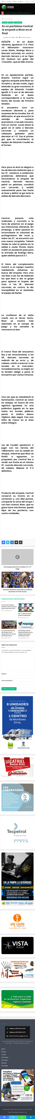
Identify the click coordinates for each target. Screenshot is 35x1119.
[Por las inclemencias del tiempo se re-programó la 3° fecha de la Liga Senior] (9, 624)
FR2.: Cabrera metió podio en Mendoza (24, 614)
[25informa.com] (7, 7)
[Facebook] (3, 542)
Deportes (9, 19)
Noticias (10, 22)
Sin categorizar (18, 22)
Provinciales (4, 1057)
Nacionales (4, 1060)
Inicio (4, 19)
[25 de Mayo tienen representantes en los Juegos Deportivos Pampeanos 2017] (26, 624)
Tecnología (4, 1065)
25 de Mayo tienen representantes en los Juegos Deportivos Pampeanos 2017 (25, 633)
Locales (3, 1054)
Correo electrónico (7, 680)
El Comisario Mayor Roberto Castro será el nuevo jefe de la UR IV (9, 606)
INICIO (3, 1049)
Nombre (4, 674)
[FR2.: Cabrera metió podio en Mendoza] (26, 607)
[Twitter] (8, 542)
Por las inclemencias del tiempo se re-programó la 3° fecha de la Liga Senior (8, 633)
